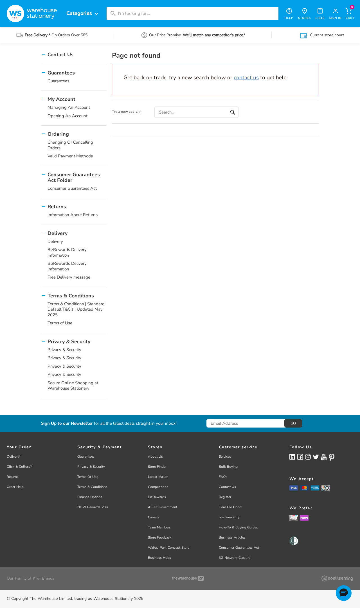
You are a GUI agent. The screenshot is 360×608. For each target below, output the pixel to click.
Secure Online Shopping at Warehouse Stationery (73, 385)
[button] (344, 593)
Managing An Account (69, 107)
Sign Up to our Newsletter (67, 423)
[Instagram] (308, 457)
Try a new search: (126, 111)
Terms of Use (60, 323)
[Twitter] (316, 456)
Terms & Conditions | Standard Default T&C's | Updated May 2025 (76, 309)
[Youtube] (324, 457)
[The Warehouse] (188, 578)
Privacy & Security (64, 349)
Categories (83, 13)
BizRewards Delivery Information (67, 252)
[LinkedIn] (292, 457)
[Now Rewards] (304, 518)
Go (293, 423)
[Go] (233, 112)
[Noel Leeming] (337, 578)
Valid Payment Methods (70, 156)
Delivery (55, 241)
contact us (246, 77)
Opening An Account (67, 116)
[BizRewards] (293, 517)
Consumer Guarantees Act (72, 188)
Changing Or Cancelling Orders (70, 145)
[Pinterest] (331, 457)
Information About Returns (73, 215)
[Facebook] (300, 457)
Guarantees (58, 81)
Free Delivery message (69, 277)
